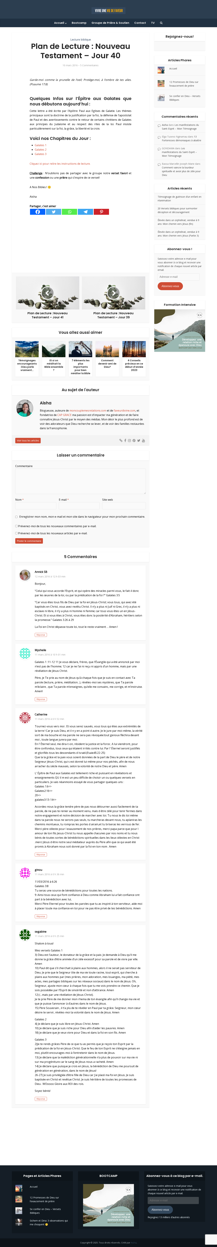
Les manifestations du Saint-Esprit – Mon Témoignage (179, 152)
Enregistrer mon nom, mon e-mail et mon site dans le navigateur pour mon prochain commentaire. (82, 516)
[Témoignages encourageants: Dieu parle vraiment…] (27, 349)
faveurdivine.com (124, 410)
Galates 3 (40, 154)
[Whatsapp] (69, 212)
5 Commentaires (89, 65)
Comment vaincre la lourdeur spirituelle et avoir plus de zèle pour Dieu (181, 171)
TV (153, 23)
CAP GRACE (64, 415)
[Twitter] (53, 212)
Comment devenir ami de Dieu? (107, 364)
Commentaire (24, 466)
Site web (107, 500)
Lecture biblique (80, 39)
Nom (19, 500)
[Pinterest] (101, 212)
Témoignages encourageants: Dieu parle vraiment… (27, 365)
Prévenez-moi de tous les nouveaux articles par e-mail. (52, 533)
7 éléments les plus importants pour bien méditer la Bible (80, 367)
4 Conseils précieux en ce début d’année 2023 (134, 365)
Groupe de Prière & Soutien (110, 23)
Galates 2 (40, 149)
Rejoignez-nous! (180, 36)
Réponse (41, 634)
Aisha (165, 124)
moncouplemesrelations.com (88, 410)
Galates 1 (40, 145)
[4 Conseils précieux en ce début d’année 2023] (134, 349)
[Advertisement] (80, 244)
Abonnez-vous (170, 286)
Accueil (59, 23)
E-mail (64, 500)
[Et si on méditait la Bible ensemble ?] (53, 349)
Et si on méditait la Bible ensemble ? (53, 365)
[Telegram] (85, 212)
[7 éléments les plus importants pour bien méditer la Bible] (80, 349)
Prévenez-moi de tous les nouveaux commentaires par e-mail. (57, 526)
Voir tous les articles (28, 440)
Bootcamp (79, 23)
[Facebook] (37, 212)
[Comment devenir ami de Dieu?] (107, 349)
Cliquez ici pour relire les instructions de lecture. (60, 164)
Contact (140, 23)
